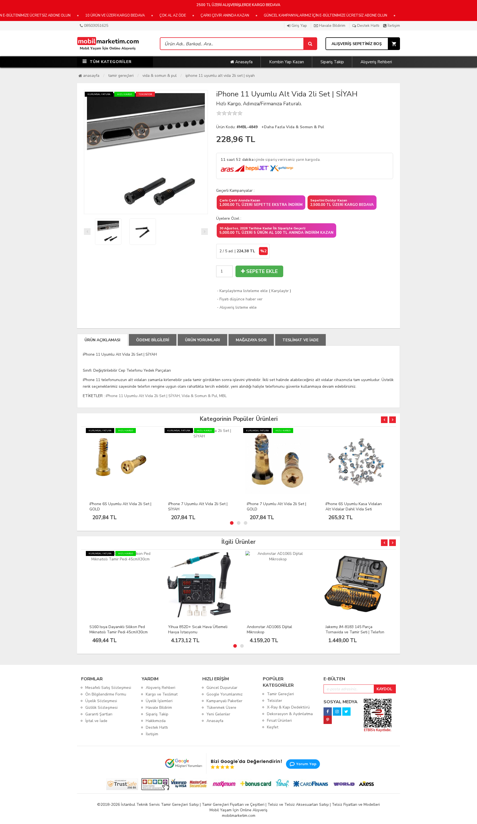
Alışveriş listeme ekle (236, 307)
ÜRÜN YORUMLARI (202, 340)
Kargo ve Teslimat (161, 694)
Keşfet (272, 727)
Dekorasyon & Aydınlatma (290, 714)
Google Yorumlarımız (224, 694)
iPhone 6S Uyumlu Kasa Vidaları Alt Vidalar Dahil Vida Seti (275, 506)
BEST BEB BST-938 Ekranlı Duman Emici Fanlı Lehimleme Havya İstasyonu (356, 632)
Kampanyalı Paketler (224, 701)
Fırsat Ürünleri (279, 720)
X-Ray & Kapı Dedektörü (288, 707)
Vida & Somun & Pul (159, 75)
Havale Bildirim (331, 25)
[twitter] (346, 710)
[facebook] (328, 710)
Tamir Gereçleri (121, 75)
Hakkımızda (156, 720)
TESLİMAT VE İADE (300, 340)
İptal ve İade (96, 720)
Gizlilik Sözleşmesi (101, 707)
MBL (223, 395)
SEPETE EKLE (261, 271)
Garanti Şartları (98, 714)
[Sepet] (310, 43)
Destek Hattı (367, 25)
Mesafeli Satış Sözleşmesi (108, 687)
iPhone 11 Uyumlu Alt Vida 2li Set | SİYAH (220, 75)
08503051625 (95, 25)
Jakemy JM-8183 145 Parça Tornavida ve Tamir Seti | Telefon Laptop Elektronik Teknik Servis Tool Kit (276, 634)
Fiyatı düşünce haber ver (239, 299)
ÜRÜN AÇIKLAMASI (102, 340)
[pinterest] (328, 718)
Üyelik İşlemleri (159, 701)
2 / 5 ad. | (242, 251)
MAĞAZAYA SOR (251, 340)
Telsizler (274, 700)
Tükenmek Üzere (221, 707)
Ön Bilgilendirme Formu (105, 694)
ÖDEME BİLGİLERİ (152, 340)
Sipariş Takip (332, 62)
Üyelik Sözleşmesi (101, 701)
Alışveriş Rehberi (376, 62)
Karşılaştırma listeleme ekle (242, 290)
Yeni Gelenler (218, 714)
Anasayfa (243, 62)
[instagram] (337, 710)
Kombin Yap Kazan (286, 62)
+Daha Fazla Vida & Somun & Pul (292, 127)
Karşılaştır (280, 290)
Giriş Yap (298, 25)
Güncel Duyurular (221, 687)
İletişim (393, 25)
